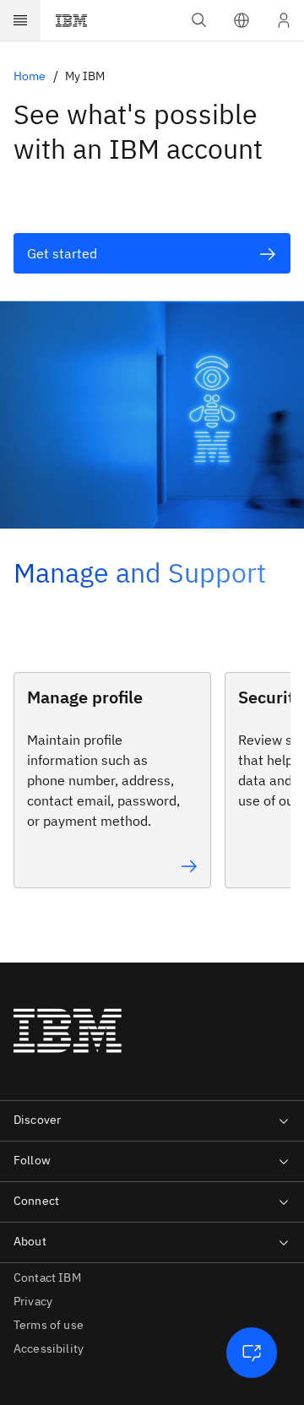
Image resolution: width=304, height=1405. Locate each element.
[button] (241, 20)
